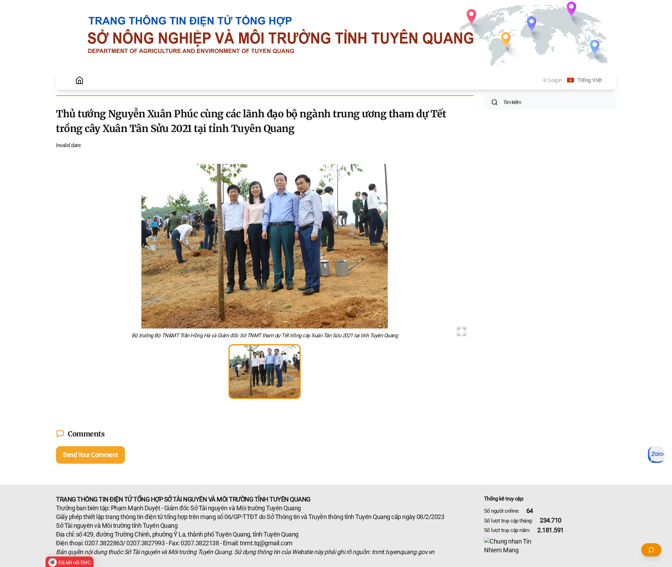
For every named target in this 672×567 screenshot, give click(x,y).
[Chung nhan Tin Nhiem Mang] (550, 546)
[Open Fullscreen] (462, 331)
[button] (265, 253)
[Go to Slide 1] (265, 371)
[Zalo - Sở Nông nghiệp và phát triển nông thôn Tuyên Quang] (656, 454)
